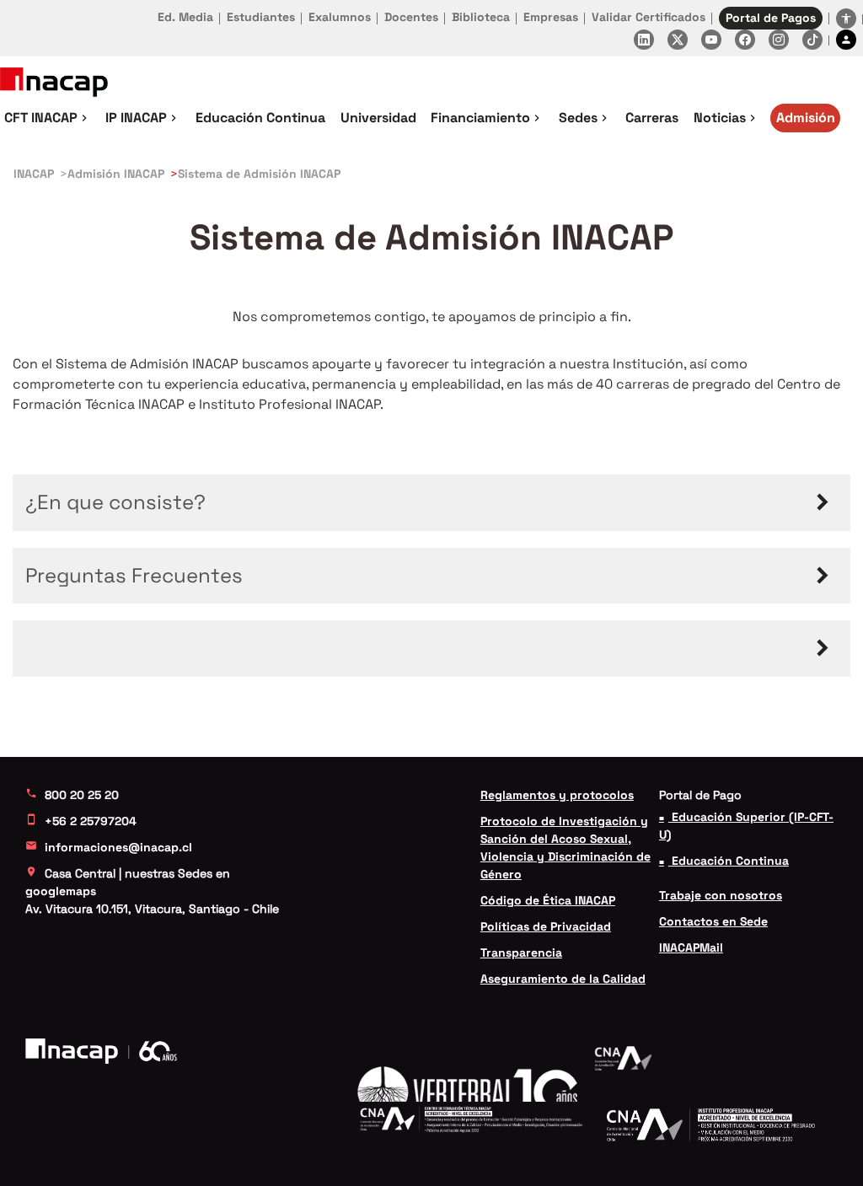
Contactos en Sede (713, 921)
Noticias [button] (726, 117)
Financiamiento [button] (487, 117)
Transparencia (521, 952)
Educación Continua (260, 117)
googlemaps (60, 891)
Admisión (805, 117)
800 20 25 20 (72, 794)
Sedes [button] (585, 117)
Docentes (411, 16)
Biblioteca (481, 16)
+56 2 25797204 (81, 821)
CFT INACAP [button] (47, 117)
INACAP (33, 173)
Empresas (550, 16)
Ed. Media (185, 16)
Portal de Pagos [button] (771, 17)
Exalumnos (339, 16)
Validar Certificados (648, 16)
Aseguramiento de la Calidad (563, 978)
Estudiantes (261, 16)
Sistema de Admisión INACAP (259, 173)
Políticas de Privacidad (545, 926)
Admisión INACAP (115, 173)
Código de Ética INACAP (547, 900)
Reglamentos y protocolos (557, 794)
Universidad (378, 117)
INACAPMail (691, 947)
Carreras (651, 117)
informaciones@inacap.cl (108, 847)
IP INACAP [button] (142, 117)
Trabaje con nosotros (720, 895)
